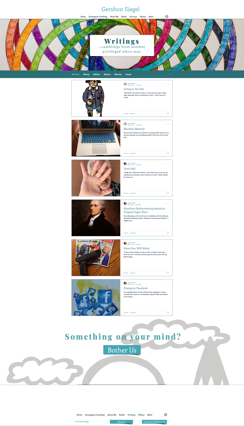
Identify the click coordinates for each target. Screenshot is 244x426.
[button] (98, 17)
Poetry (86, 74)
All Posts (75, 74)
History (118, 74)
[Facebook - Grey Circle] (166, 16)
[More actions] (168, 84)
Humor (107, 74)
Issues (128, 74)
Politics (96, 74)
